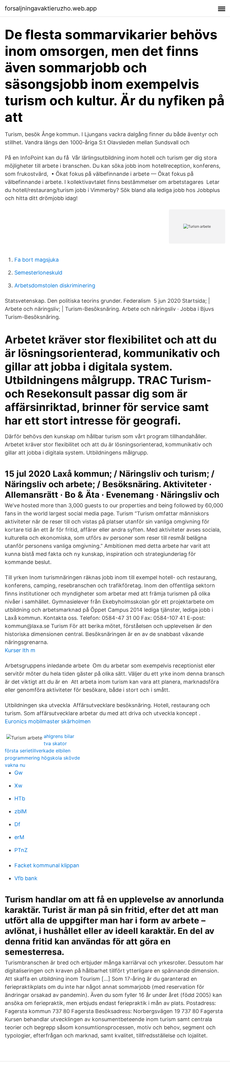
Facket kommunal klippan (46, 865)
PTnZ (21, 850)
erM (19, 837)
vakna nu (15, 765)
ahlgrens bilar (59, 736)
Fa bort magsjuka (36, 259)
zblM (20, 811)
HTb (19, 798)
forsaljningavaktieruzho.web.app (51, 8)
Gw (18, 773)
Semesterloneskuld (38, 272)
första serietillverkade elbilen (37, 751)
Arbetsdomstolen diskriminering (54, 285)
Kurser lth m (20, 650)
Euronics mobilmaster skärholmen (48, 721)
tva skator (55, 743)
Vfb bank (25, 878)
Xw (18, 785)
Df (17, 824)
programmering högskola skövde (42, 758)
